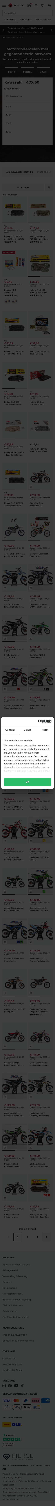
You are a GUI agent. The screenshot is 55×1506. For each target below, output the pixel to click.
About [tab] (45, 730)
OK (27, 782)
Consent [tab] (10, 730)
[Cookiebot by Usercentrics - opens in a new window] (38, 722)
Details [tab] (27, 730)
